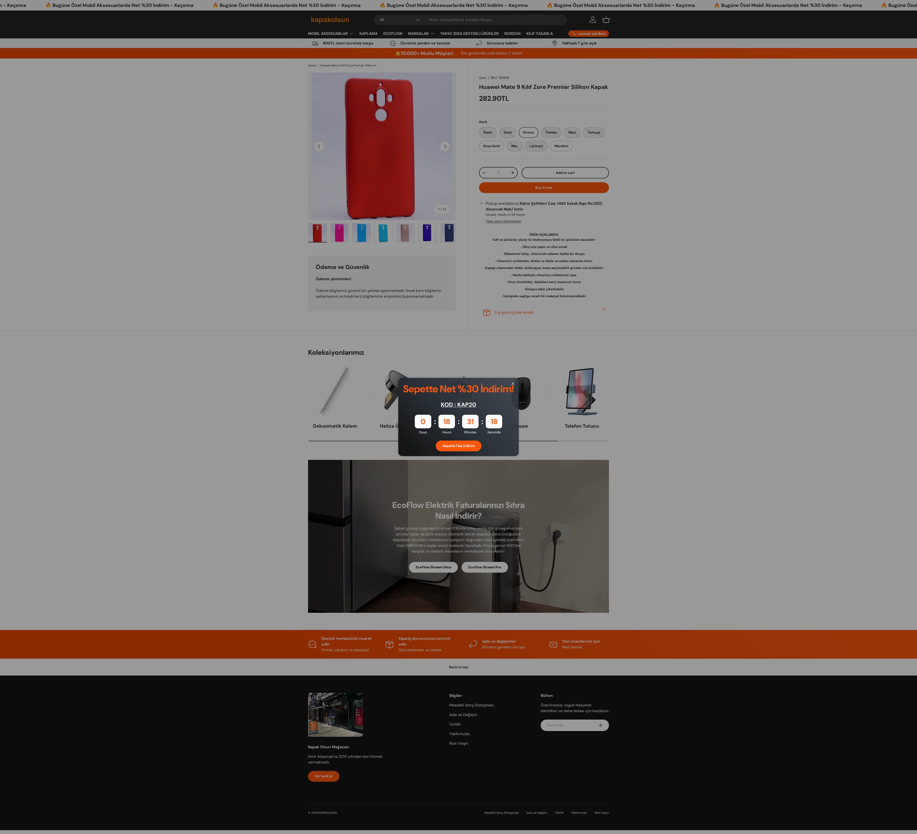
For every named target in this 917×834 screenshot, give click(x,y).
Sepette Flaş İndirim (459, 446)
